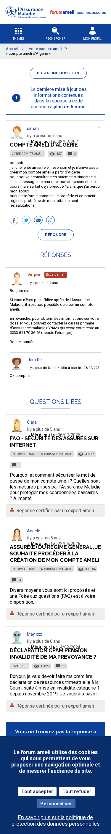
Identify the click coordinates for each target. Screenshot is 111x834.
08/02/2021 (81, 368)
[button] (55, 22)
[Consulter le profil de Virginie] (17, 284)
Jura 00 (35, 359)
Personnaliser (56, 803)
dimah (33, 128)
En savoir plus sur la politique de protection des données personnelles (56, 820)
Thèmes (18, 38)
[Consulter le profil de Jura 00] (17, 369)
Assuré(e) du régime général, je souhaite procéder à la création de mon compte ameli (55, 553)
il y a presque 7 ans (43, 283)
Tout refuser (76, 791)
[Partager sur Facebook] (14, 221)
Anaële (33, 530)
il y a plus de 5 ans (42, 368)
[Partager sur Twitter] (26, 221)
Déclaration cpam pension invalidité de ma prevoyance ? (53, 653)
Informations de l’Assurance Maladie (42, 454)
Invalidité (20, 666)
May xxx (34, 634)
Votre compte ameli (27, 153)
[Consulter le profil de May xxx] (17, 642)
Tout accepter (37, 791)
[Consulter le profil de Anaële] (17, 539)
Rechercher (55, 38)
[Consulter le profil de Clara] (17, 430)
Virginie (34, 274)
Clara (32, 422)
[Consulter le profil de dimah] (17, 137)
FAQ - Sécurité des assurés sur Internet (54, 441)
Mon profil (92, 38)
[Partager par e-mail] (38, 221)
